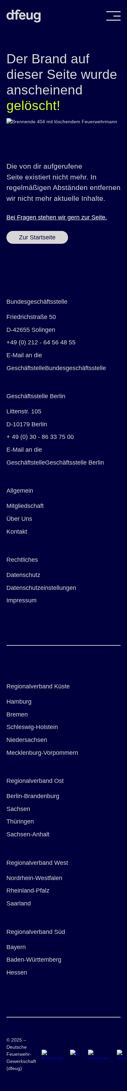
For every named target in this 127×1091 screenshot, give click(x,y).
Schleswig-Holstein (32, 727)
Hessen (16, 972)
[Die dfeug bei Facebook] (50, 1054)
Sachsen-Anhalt (27, 834)
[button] (113, 16)
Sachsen (18, 809)
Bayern (16, 947)
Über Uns (19, 518)
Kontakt (16, 531)
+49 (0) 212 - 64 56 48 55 (41, 342)
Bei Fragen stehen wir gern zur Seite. (56, 217)
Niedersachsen (26, 739)
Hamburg (18, 701)
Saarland (18, 903)
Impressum (21, 600)
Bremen (17, 714)
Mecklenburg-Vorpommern (42, 752)
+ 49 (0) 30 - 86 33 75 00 (40, 436)
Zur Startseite (37, 237)
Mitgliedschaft (25, 505)
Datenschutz (23, 575)
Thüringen (20, 821)
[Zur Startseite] (23, 16)
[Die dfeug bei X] (73, 1054)
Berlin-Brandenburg (32, 796)
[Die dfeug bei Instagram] (96, 1054)
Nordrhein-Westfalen (34, 878)
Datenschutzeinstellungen (41, 587)
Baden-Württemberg (33, 959)
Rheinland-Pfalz (27, 890)
